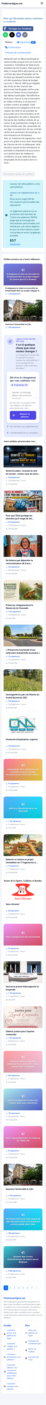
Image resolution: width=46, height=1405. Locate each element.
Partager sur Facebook (20, 28)
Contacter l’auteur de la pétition (19, 174)
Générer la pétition (25, 415)
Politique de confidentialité (18, 52)
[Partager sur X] (12, 34)
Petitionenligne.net (12, 3)
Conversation (14, 47)
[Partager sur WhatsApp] (5, 34)
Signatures (27, 42)
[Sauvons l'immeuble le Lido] (23, 315)
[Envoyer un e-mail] (18, 34)
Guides (7, 1325)
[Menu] (41, 3)
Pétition (9, 42)
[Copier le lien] (25, 34)
